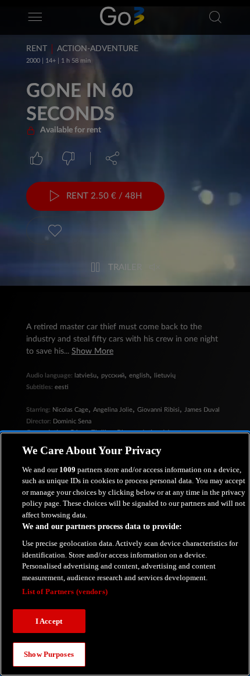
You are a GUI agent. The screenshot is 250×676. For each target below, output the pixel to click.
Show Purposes (49, 654)
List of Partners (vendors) (65, 591)
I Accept (48, 621)
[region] (125, 554)
